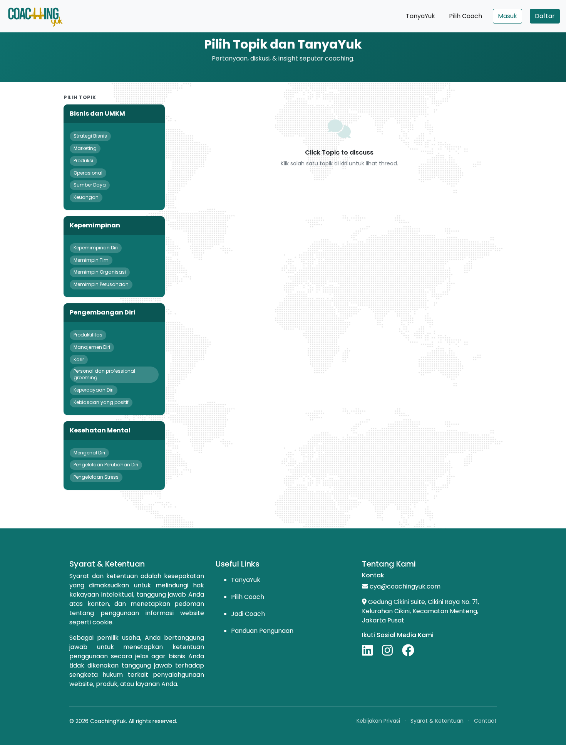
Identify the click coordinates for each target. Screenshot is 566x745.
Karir (79, 359)
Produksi (83, 160)
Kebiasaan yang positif (101, 402)
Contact (485, 721)
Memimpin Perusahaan (101, 284)
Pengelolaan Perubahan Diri (106, 464)
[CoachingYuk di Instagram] (391, 650)
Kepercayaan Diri (94, 390)
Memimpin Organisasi (100, 272)
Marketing (85, 148)
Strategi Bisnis (90, 136)
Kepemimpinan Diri (96, 247)
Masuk (507, 16)
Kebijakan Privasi (378, 721)
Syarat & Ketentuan (437, 721)
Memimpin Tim (91, 260)
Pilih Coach (465, 16)
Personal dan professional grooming (104, 374)
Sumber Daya (90, 185)
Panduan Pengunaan (262, 630)
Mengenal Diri (89, 452)
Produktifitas (88, 334)
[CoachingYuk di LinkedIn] (371, 650)
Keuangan (86, 197)
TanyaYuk (420, 16)
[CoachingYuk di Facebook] (408, 650)
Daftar (545, 16)
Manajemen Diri (92, 347)
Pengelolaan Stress (96, 477)
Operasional (88, 173)
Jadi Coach (248, 613)
